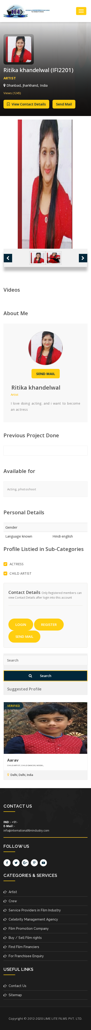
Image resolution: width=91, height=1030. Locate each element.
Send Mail (64, 104)
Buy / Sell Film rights (24, 938)
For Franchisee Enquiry (25, 956)
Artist (12, 892)
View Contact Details (28, 104)
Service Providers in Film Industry (34, 910)
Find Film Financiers (23, 947)
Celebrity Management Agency (32, 919)
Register (49, 624)
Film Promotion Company (28, 928)
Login (20, 624)
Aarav (12, 760)
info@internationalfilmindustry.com (26, 830)
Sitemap (14, 995)
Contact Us (16, 986)
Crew (12, 901)
